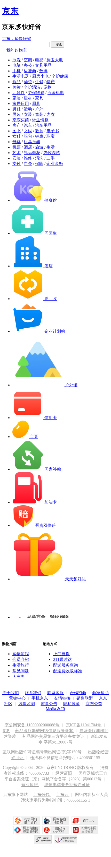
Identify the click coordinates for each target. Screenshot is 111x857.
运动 (28, 109)
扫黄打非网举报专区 (85, 830)
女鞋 (16, 136)
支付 (16, 163)
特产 (50, 81)
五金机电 (55, 92)
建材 (28, 98)
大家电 (18, 676)
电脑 (16, 65)
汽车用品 (43, 125)
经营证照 (64, 773)
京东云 (62, 794)
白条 (28, 163)
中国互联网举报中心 (26, 830)
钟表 (39, 136)
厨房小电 (40, 76)
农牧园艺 (51, 152)
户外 (39, 109)
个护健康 (60, 76)
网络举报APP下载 (55, 830)
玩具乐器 (32, 141)
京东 (10, 11)
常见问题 (20, 671)
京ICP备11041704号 (84, 725)
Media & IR (55, 709)
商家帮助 (100, 692)
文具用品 (43, 65)
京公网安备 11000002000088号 (32, 725)
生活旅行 (20, 665)
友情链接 (62, 698)
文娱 (28, 131)
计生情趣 (40, 120)
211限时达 (62, 659)
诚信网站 (85, 820)
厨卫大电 (54, 60)
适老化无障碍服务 (43, 839)
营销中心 (17, 698)
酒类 (28, 81)
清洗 (39, 158)
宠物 (47, 87)
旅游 (39, 147)
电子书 (52, 131)
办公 (28, 65)
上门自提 (61, 654)
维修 (28, 158)
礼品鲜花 (32, 152)
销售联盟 (84, 698)
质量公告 (49, 703)
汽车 (28, 125)
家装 (16, 98)
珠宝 (50, 136)
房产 (16, 125)
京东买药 (20, 120)
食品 (16, 81)
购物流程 (20, 654)
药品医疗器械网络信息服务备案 (44, 730)
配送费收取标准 (67, 671)
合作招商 (78, 692)
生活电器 (20, 76)
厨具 (36, 103)
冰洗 (16, 60)
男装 (16, 114)
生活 (50, 147)
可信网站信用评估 (26, 820)
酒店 (28, 147)
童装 (39, 114)
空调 (28, 60)
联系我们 (33, 692)
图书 (16, 131)
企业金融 (54, 163)
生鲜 (39, 81)
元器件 (18, 92)
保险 (39, 163)
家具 (39, 98)
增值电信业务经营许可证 (67, 784)
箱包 (28, 136)
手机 (16, 71)
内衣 (50, 114)
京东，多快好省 (16, 38)
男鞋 (16, 109)
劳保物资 (36, 92)
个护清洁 (32, 87)
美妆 (16, 87)
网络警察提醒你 (55, 820)
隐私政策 (71, 703)
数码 (43, 71)
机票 (16, 147)
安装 (16, 158)
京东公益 (94, 703)
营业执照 (30, 784)
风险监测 (26, 703)
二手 (50, 158)
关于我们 (10, 692)
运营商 (30, 71)
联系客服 (55, 692)
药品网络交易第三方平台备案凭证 (53, 736)
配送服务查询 (65, 665)
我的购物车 (16, 50)
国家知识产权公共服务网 (65, 839)
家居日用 (20, 103)
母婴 (16, 141)
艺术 (16, 152)
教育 (39, 131)
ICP (6, 730)
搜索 (57, 44)
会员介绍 (20, 659)
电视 (39, 60)
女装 (28, 114)
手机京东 (39, 698)
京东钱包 (42, 794)
